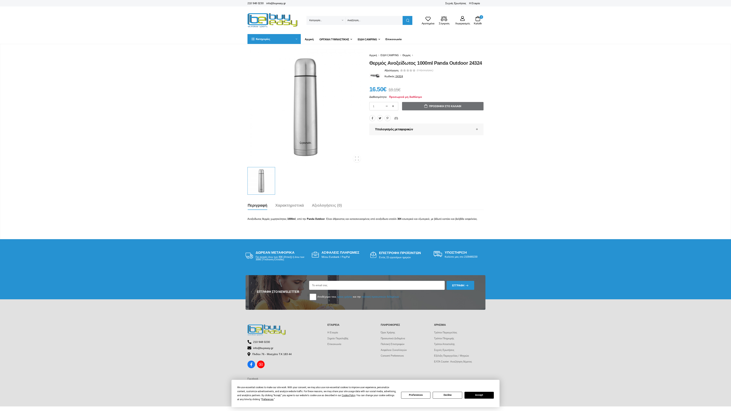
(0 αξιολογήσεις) (425, 70)
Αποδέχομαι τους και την (358, 296)
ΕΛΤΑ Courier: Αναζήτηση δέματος (453, 361)
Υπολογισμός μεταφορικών (394, 129)
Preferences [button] (268, 399)
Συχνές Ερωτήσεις (455, 3)
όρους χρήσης (344, 296)
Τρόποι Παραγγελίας (445, 332)
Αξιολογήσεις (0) (327, 205)
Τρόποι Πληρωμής (444, 338)
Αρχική (309, 39)
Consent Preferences (392, 355)
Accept (479, 395)
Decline (448, 395)
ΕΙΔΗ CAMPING (367, 39)
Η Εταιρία (474, 3)
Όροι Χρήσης (388, 332)
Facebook (252, 378)
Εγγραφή (458, 285)
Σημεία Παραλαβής (337, 338)
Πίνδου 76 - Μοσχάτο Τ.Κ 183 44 (272, 354)
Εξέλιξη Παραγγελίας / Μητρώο (451, 355)
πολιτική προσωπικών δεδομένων (380, 296)
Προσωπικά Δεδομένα (393, 338)
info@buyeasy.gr (276, 3)
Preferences (416, 395)
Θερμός (406, 55)
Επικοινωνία (393, 39)
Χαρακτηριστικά (289, 205)
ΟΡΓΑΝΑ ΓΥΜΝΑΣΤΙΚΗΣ (334, 39)
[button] (274, 39)
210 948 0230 (255, 3)
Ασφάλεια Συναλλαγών (394, 350)
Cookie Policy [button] (348, 395)
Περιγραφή (257, 205)
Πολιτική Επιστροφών (393, 344)
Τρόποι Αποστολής (444, 344)
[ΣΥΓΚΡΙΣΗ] (396, 118)
